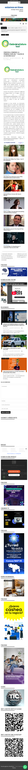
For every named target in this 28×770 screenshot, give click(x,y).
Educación (3, 358)
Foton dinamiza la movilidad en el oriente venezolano (12, 349)
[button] (25, 767)
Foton (4, 352)
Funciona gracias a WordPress (7, 766)
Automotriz (4, 335)
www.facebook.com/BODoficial (10, 96)
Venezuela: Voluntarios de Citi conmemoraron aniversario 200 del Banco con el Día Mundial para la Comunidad (7, 257)
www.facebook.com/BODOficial (11, 138)
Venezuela (8, 59)
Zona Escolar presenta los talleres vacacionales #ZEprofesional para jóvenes (13, 372)
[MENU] (1, 24)
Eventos (7, 34)
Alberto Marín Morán (16, 58)
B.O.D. (5, 59)
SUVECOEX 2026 (6, 329)
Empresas (3, 311)
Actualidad (3, 34)
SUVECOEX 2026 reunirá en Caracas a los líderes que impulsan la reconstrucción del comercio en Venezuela (13, 325)
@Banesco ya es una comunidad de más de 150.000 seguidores (22, 255)
